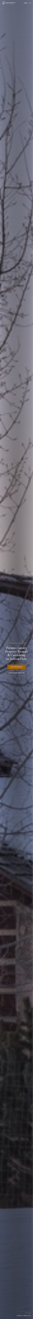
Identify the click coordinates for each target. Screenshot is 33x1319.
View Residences (16, 667)
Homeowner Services (16, 673)
